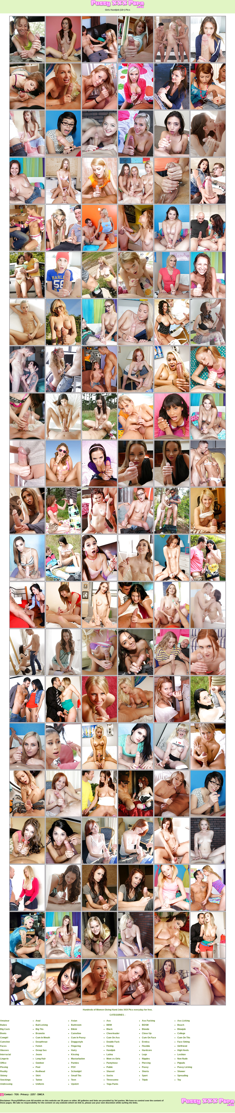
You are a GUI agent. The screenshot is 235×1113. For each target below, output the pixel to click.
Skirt (38, 1075)
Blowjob (181, 1029)
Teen (73, 1080)
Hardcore (147, 1050)
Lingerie (4, 1058)
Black (109, 1029)
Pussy (145, 1067)
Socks (109, 1075)
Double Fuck (113, 1042)
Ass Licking (183, 1020)
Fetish (39, 1046)
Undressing (6, 1084)
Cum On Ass (113, 1037)
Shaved (110, 1071)
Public (109, 1067)
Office (3, 1063)
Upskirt (75, 1084)
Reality (4, 1071)
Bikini (74, 1029)
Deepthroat (41, 1042)
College (181, 1033)
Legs (144, 1054)
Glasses (4, 1050)
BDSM (145, 1025)
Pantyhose (112, 1063)
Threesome (112, 1080)
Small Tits (76, 1075)
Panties (75, 1063)
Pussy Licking (184, 1067)
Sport (145, 1075)
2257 (33, 1094)
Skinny (3, 1075)
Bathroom (76, 1025)
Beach (180, 1025)
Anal (38, 1020)
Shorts (145, 1071)
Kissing (75, 1054)
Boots (3, 1033)
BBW (109, 1025)
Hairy (74, 1050)
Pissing (4, 1067)
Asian (74, 1020)
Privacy (25, 1094)
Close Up (146, 1033)
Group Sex (41, 1050)
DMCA (40, 1094)
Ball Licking (42, 1025)
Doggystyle (77, 1042)
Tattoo (39, 1080)
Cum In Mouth (43, 1037)
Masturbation (78, 1058)
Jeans (39, 1054)
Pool (38, 1067)
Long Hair (41, 1058)
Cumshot (5, 1042)
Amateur (4, 1020)
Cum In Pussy (78, 1037)
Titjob (145, 1080)
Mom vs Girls (113, 1058)
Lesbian (181, 1054)
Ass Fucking (148, 1020)
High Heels (183, 1050)
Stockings (5, 1080)
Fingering (76, 1046)
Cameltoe (76, 1033)
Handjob (110, 1050)
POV (73, 1067)
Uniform (40, 1084)
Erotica (145, 1042)
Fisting (109, 1046)
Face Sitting (183, 1042)
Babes (3, 1025)
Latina (109, 1054)
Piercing (146, 1063)
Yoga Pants (112, 1084)
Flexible (146, 1046)
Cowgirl (4, 1037)
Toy (179, 1080)
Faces (3, 1046)
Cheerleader (113, 1033)
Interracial (5, 1054)
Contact (8, 1094)
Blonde (145, 1029)
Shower (181, 1071)
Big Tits (40, 1029)
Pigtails (181, 1063)
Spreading (182, 1075)
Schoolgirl (76, 1071)
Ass (108, 1020)
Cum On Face (149, 1037)
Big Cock (5, 1029)
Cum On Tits (183, 1037)
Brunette (40, 1033)
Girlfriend (182, 1046)
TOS (16, 1094)
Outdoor (40, 1063)
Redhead (40, 1071)
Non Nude (182, 1058)
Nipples (146, 1058)
